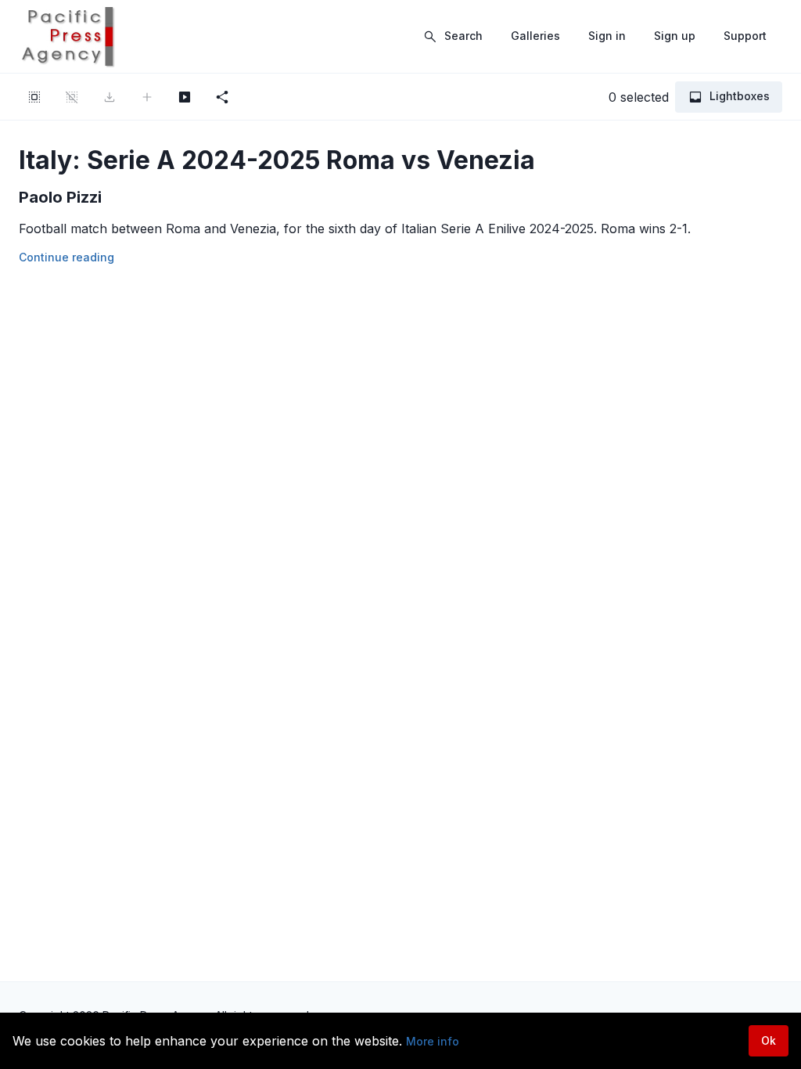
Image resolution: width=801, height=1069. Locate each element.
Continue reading (66, 257)
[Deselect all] (72, 97)
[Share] (222, 97)
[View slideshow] (184, 97)
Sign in (607, 35)
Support (745, 35)
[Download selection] (109, 97)
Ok (768, 1040)
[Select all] (34, 97)
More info (432, 1041)
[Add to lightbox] (147, 97)
